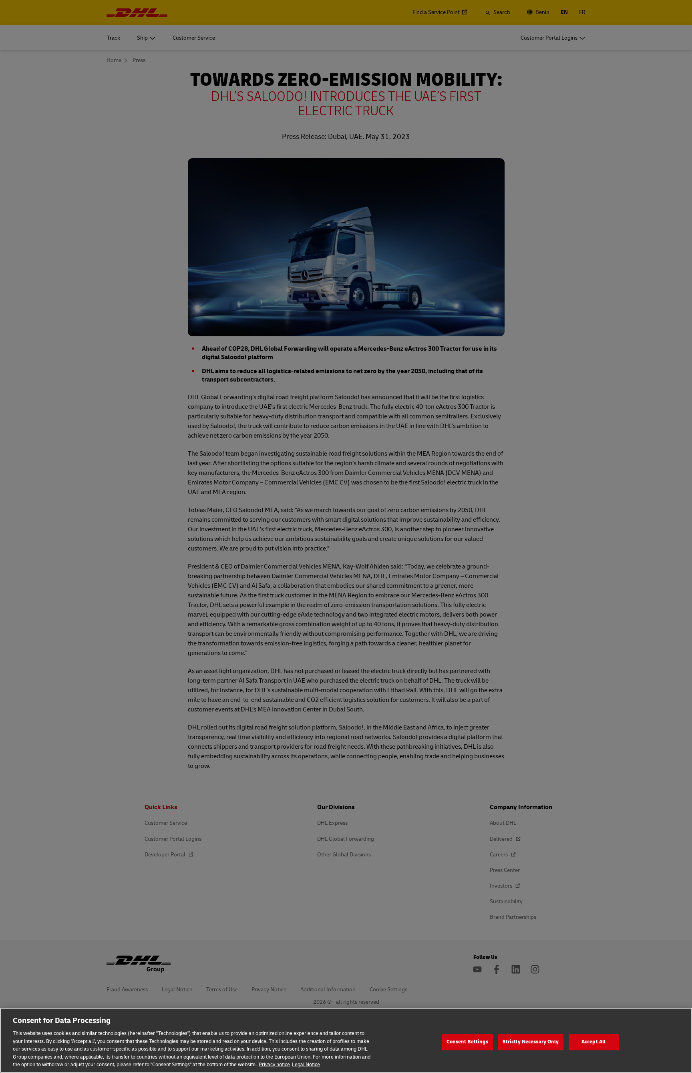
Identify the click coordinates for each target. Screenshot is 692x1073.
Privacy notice (274, 1064)
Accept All (593, 1042)
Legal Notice (306, 1064)
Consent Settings (468, 1042)
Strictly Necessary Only (531, 1042)
